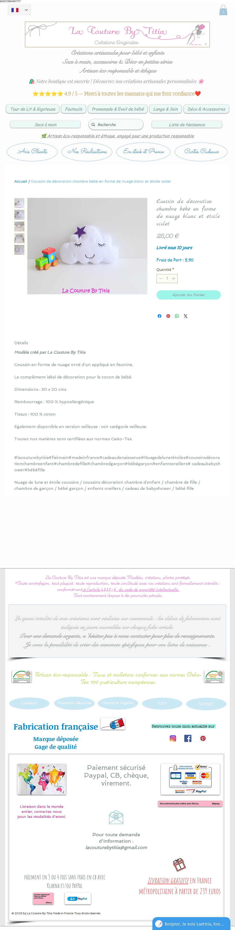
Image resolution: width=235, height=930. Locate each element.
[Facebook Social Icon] (187, 738)
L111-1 (108, 590)
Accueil (20, 181)
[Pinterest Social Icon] (203, 738)
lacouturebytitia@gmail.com (116, 847)
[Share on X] (185, 316)
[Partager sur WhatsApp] (177, 316)
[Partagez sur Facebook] (159, 316)
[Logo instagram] (172, 738)
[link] (223, 10)
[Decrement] (160, 278)
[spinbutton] (167, 278)
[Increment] (174, 278)
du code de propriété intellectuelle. (149, 589)
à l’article (91, 589)
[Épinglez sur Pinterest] (168, 316)
